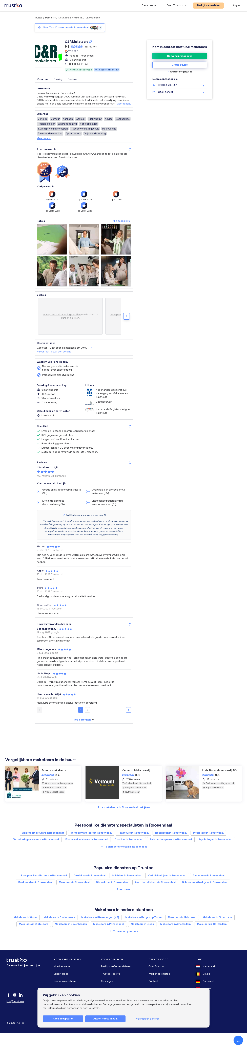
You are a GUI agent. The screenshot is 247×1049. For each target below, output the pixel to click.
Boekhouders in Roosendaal (35, 882)
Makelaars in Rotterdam (212, 924)
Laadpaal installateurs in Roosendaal (44, 875)
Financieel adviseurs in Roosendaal (86, 839)
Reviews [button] (72, 79)
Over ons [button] (42, 79)
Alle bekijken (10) (122, 221)
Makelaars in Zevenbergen (71, 924)
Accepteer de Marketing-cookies (62, 314)
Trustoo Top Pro (110, 974)
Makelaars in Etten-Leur (217, 917)
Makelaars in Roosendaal (70, 17)
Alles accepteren (63, 1018)
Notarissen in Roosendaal (171, 832)
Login (236, 5)
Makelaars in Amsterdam (175, 924)
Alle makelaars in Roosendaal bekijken (123, 807)
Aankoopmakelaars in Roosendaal (43, 832)
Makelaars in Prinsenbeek (108, 924)
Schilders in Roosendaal (126, 875)
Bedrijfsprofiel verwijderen (116, 966)
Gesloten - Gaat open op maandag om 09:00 (62, 347)
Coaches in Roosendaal (129, 839)
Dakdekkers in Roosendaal (89, 875)
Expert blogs (61, 974)
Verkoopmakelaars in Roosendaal (91, 832)
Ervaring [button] (58, 79)
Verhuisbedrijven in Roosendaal (167, 875)
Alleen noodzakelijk (105, 1018)
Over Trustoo (156, 966)
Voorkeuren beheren (147, 1018)
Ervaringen (107, 981)
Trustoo (38, 17)
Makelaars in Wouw (25, 917)
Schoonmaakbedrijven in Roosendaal (205, 882)
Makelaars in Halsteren (182, 917)
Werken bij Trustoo (159, 974)
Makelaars (50, 17)
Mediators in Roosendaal (208, 832)
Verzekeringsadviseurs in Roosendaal (36, 839)
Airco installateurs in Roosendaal (155, 882)
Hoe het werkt (62, 966)
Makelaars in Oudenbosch (59, 917)
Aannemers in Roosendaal (209, 875)
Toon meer (123, 889)
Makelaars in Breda (142, 924)
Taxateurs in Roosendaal (133, 832)
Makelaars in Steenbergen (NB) (100, 917)
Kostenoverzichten (65, 981)
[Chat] (238, 1040)
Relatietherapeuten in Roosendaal (171, 839)
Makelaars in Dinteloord (33, 924)
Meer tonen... (124, 103)
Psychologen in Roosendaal (215, 839)
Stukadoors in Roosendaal (112, 882)
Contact (153, 981)
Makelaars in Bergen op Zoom (143, 917)
